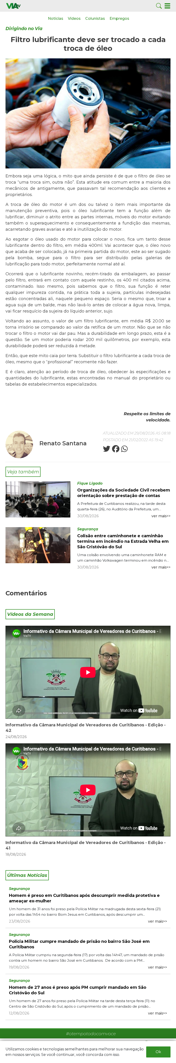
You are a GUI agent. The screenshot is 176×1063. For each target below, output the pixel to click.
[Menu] (167, 5)
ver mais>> (160, 516)
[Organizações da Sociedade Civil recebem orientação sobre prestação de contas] (38, 499)
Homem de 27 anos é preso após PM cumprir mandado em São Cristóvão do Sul (77, 990)
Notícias (55, 18)
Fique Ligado (89, 483)
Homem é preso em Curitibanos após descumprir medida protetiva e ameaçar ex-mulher (84, 898)
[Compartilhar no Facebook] (115, 450)
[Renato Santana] (20, 444)
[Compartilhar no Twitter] (106, 450)
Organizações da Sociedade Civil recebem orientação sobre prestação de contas (123, 493)
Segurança (87, 529)
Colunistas (95, 18)
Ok (158, 1052)
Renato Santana (63, 443)
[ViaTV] (13, 5)
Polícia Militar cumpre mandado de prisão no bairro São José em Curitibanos (79, 944)
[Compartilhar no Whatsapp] (124, 450)
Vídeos (74, 18)
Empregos (119, 18)
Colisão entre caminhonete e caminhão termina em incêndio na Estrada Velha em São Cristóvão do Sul (123, 541)
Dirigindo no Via (24, 28)
